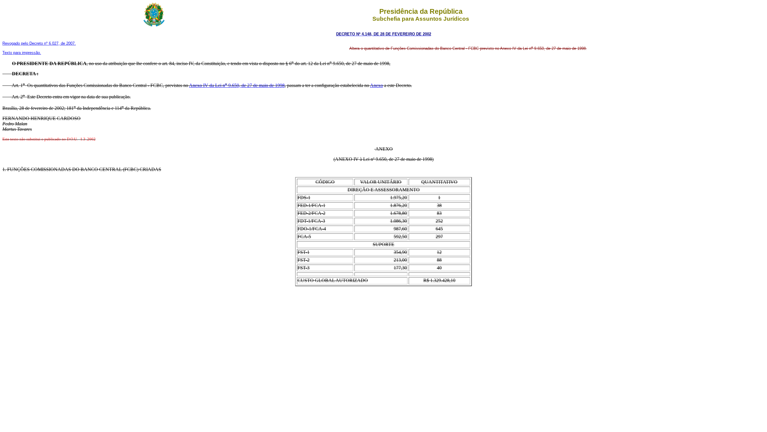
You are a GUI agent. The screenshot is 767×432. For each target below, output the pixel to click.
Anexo (376, 85)
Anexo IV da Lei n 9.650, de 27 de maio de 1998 (237, 85)
